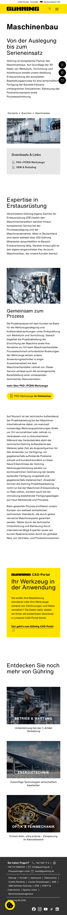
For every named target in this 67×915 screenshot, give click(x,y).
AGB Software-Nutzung (19, 885)
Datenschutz (50, 877)
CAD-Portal (23, 1)
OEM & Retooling (26, 167)
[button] (10, 905)
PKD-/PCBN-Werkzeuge (30, 162)
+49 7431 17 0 (42, 862)
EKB (37, 885)
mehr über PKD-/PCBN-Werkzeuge (27, 385)
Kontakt (34, 1)
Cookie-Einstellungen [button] (38, 881)
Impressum (36, 877)
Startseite (13, 113)
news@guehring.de (44, 871)
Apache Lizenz (30, 889)
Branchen (27, 113)
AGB (54, 881)
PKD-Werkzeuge (32, 396)
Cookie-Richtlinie (16, 881)
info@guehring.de (41, 866)
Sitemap (12, 877)
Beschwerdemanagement (20, 893)
